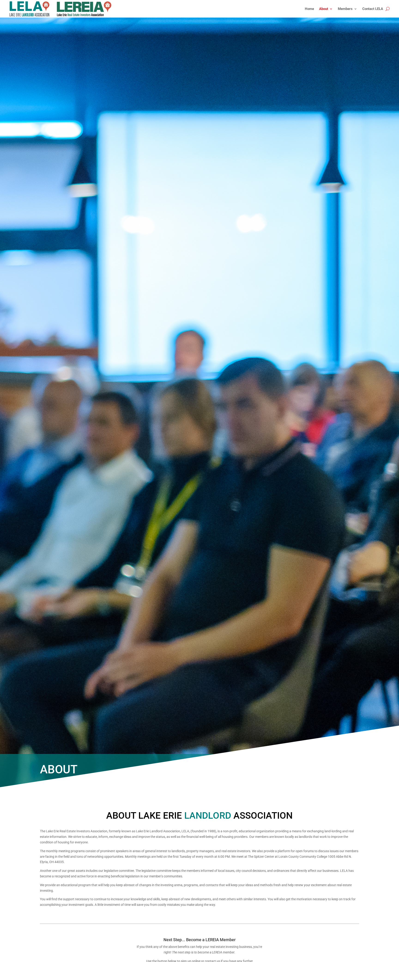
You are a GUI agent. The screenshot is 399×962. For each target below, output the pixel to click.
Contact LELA (372, 9)
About (323, 9)
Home (309, 9)
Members (345, 9)
